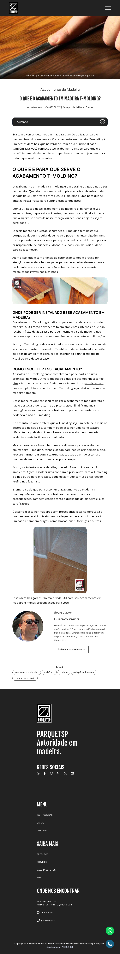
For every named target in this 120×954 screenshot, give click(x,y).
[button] (60, 122)
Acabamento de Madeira (60, 89)
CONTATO (42, 830)
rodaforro (49, 672)
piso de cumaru (93, 383)
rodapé (64, 672)
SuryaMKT (101, 943)
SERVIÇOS (42, 862)
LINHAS (40, 823)
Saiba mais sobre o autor (71, 649)
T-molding (65, 423)
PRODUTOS (42, 854)
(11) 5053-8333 (47, 913)
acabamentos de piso (26, 672)
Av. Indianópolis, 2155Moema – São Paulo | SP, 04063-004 (54, 903)
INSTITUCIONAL (44, 815)
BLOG (39, 878)
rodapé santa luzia (25, 678)
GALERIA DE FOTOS (46, 870)
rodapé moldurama (83, 672)
